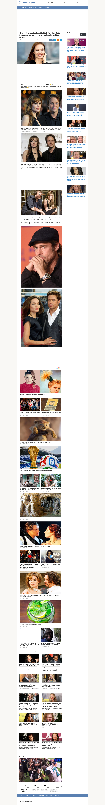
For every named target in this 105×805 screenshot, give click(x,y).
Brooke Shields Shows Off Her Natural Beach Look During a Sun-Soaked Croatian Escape (52, 744)
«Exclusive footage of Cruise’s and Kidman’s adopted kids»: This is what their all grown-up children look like (75, 82)
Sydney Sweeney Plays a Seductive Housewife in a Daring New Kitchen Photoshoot (28, 705)
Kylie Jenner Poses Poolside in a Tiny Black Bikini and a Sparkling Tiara (29, 665)
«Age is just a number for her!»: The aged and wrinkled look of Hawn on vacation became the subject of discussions (76, 146)
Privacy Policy (51, 2)
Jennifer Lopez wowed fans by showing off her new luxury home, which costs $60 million (76, 66)
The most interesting (27, 2)
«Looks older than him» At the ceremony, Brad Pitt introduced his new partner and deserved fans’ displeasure (76, 162)
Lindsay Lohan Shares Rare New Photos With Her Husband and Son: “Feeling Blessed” (51, 685)
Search (68, 32)
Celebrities (41, 7)
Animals (47, 7)
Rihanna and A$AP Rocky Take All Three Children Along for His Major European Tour (51, 666)
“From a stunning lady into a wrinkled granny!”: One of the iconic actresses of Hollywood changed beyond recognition (76, 195)
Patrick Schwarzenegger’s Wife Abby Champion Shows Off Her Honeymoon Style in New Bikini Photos (29, 685)
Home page (23, 7)
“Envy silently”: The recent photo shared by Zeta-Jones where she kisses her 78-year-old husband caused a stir (76, 130)
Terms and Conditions (75, 2)
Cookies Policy (59, 2)
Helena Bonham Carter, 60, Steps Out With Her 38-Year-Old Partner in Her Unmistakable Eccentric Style (29, 744)
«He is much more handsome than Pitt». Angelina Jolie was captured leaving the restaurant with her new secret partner (76, 98)
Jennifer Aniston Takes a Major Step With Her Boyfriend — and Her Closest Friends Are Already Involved (51, 705)
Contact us (66, 2)
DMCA (83, 2)
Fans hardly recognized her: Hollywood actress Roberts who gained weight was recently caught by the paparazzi (76, 114)
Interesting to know (32, 7)
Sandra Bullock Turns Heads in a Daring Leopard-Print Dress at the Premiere (28, 724)
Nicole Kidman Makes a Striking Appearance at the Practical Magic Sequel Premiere (51, 724)
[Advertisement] (52, 19)
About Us (57, 795)
